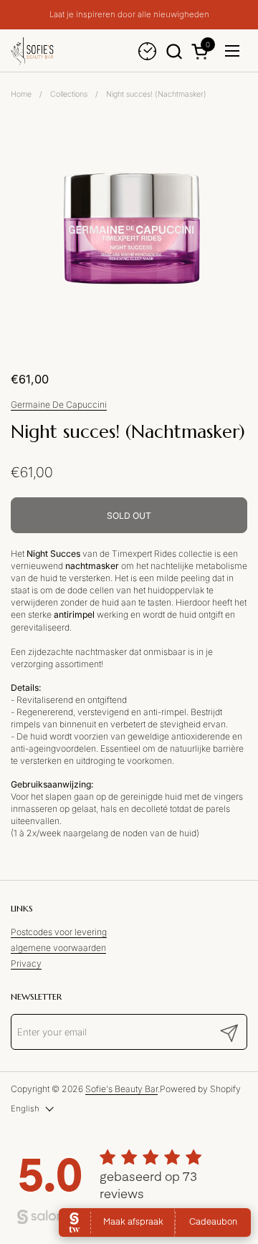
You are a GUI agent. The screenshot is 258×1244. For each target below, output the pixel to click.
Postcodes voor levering (59, 932)
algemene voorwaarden (58, 947)
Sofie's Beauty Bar (121, 1088)
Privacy (26, 963)
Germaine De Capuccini (59, 404)
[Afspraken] (147, 51)
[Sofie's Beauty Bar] (32, 51)
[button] (174, 51)
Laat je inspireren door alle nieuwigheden (129, 14)
